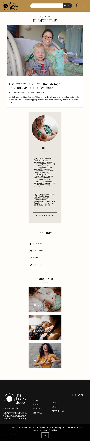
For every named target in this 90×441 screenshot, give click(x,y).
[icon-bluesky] (82, 395)
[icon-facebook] (73, 395)
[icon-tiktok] (79, 395)
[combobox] (46, 5)
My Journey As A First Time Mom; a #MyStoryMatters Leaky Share (34, 86)
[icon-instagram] (76, 395)
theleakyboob (14, 93)
